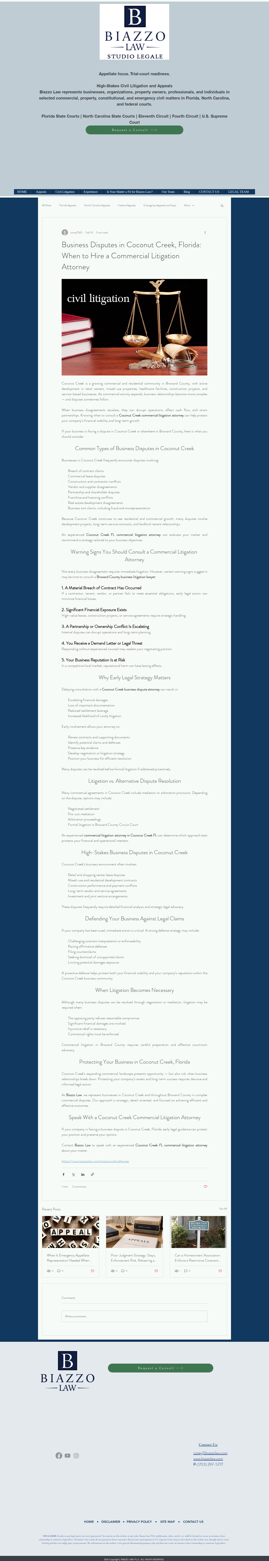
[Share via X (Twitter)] (73, 1174)
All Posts (46, 205)
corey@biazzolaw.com (210, 1453)
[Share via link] (92, 1174)
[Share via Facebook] (63, 1174)
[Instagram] (76, 1455)
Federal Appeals (127, 205)
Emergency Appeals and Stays (160, 205)
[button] (222, 205)
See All (223, 1209)
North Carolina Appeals (97, 205)
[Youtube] (67, 1455)
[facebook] (59, 1455)
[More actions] (205, 232)
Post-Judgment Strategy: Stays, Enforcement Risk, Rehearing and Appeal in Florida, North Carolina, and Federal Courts (134, 1258)
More (187, 205)
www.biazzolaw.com (208, 1459)
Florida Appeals (67, 205)
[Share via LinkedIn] (83, 1174)
